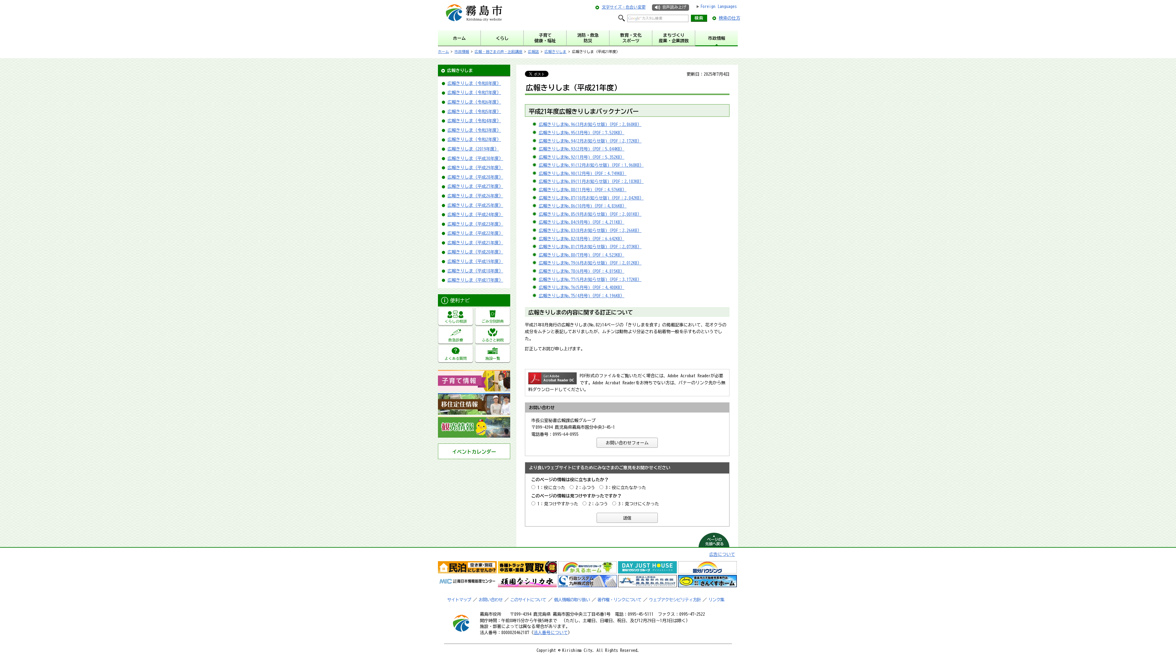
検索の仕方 (729, 18)
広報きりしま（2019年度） (473, 149)
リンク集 (716, 600)
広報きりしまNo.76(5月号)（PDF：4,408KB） (581, 287)
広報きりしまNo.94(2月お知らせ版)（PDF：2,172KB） (590, 141)
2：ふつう (585, 487)
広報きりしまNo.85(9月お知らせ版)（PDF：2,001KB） (590, 214)
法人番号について (550, 632)
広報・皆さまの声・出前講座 (498, 51)
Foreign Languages (718, 6)
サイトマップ (459, 600)
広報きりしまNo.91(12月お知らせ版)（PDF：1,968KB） (591, 165)
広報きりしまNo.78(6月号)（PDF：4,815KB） (581, 271)
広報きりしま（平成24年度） (475, 214)
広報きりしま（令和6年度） (474, 102)
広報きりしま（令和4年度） (474, 121)
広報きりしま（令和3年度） (474, 130)
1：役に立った (551, 487)
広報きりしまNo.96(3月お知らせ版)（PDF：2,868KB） (590, 124)
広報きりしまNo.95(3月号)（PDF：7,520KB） (581, 133)
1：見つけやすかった (557, 504)
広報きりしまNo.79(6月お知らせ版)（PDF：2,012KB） (590, 263)
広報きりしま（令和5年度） (474, 111)
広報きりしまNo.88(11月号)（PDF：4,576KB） (583, 190)
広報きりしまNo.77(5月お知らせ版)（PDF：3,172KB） (590, 279)
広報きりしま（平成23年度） (475, 224)
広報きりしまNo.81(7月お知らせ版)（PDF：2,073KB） (590, 247)
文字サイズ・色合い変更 (624, 7)
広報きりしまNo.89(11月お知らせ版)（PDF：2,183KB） (591, 181)
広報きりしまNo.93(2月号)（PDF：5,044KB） (581, 149)
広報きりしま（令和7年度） (474, 92)
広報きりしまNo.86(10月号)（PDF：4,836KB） (583, 206)
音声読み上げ (674, 7)
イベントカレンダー (474, 451)
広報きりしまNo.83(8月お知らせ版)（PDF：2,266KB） (590, 230)
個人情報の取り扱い (572, 600)
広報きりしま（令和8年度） (474, 83)
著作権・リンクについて (619, 600)
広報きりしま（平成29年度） (475, 168)
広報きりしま (556, 51)
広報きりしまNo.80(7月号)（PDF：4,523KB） (581, 255)
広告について (722, 554)
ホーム (443, 51)
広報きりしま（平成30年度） (475, 158)
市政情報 (461, 51)
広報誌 (533, 51)
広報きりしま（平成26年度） (475, 196)
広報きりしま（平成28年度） (475, 177)
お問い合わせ (491, 600)
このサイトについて (528, 600)
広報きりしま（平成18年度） (475, 271)
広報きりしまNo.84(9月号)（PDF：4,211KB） (581, 222)
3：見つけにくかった (638, 504)
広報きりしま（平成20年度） (475, 252)
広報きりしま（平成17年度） (475, 280)
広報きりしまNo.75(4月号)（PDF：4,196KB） (581, 296)
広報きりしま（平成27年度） (475, 186)
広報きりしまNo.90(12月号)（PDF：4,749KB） (583, 173)
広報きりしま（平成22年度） (475, 233)
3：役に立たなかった (625, 487)
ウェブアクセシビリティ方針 (675, 600)
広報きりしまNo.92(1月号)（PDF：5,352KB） (581, 157)
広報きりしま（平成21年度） (475, 243)
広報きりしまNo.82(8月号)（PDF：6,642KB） (581, 239)
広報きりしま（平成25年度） (475, 205)
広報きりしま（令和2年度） (474, 139)
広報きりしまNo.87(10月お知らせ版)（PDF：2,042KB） (591, 198)
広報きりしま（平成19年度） (475, 261)
